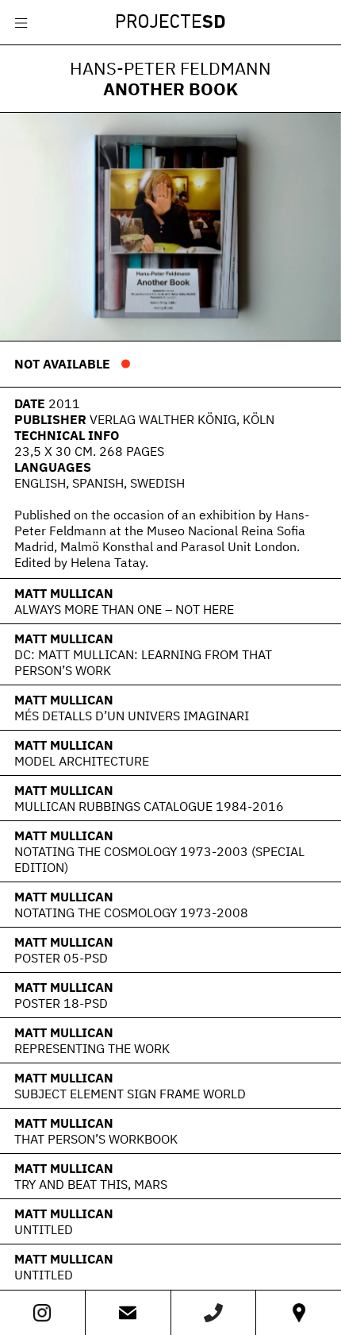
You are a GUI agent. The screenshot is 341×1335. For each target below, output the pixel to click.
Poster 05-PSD (61, 958)
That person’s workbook (96, 1139)
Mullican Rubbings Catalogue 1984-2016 (149, 806)
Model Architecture (81, 761)
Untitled (43, 1229)
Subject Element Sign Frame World (130, 1094)
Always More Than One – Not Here (124, 609)
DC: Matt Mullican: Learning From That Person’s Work (143, 662)
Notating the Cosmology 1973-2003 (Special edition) (159, 859)
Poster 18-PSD (61, 1003)
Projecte (170, 23)
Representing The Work (92, 1048)
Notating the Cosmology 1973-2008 (131, 912)
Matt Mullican (63, 593)
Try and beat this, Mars (90, 1184)
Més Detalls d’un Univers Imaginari (131, 715)
